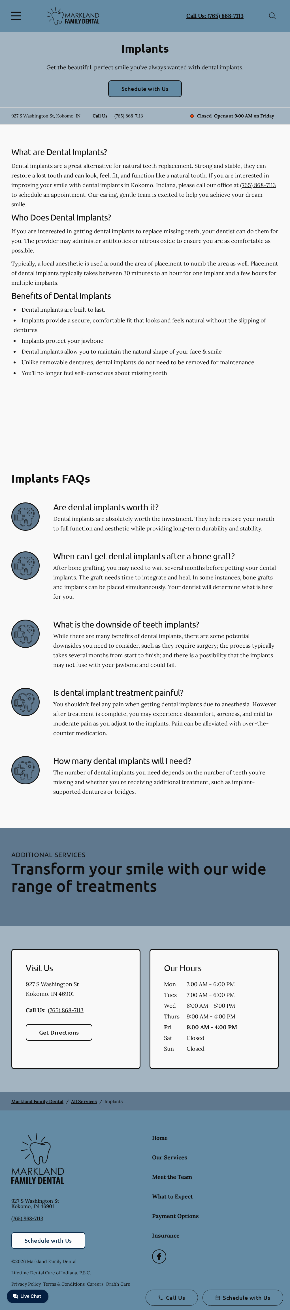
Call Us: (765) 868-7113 (215, 15)
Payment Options (175, 1215)
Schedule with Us (145, 88)
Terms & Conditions (64, 1284)
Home (160, 1137)
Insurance (166, 1235)
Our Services (169, 1157)
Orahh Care (118, 1284)
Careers (95, 1284)
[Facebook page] (159, 1256)
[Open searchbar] (272, 16)
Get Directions (59, 1032)
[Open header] (17, 16)
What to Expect (172, 1196)
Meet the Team (172, 1176)
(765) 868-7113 (128, 116)
